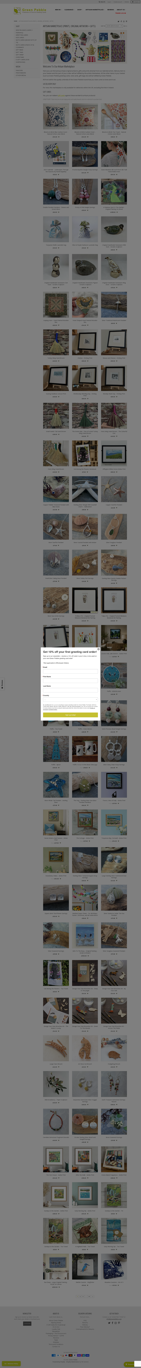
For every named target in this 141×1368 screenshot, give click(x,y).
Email (45, 667)
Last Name (47, 686)
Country (46, 695)
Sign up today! (70, 715)
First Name (47, 676)
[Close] (98, 649)
